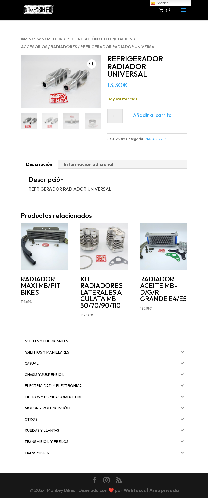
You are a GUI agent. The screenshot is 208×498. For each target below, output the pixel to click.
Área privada (164, 490)
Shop (39, 38)
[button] (91, 64)
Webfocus (135, 490)
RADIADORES (64, 46)
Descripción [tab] (39, 164)
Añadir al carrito (152, 115)
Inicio (26, 38)
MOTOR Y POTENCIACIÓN (72, 38)
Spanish (161, 3)
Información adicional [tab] (88, 164)
